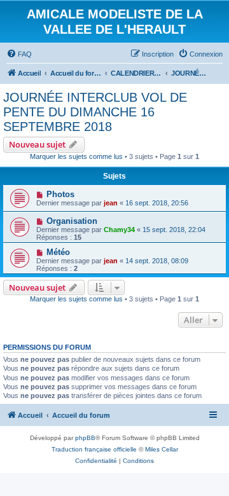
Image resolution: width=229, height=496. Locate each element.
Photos (60, 194)
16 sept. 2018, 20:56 (156, 203)
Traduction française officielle (94, 449)
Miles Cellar (161, 449)
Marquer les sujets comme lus (76, 156)
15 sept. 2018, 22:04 (173, 229)
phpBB (85, 437)
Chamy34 (119, 229)
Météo (58, 252)
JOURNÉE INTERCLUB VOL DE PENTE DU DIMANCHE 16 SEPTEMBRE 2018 (95, 112)
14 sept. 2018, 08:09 (156, 261)
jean (111, 203)
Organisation (71, 221)
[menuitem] (19, 54)
